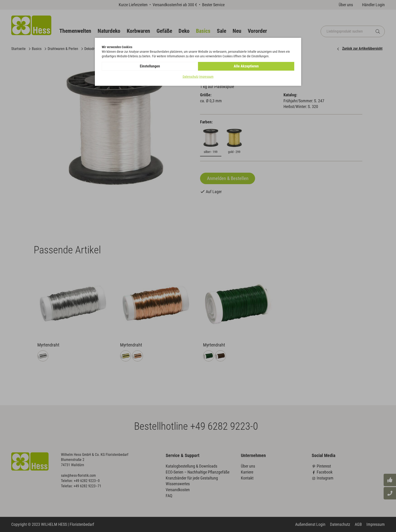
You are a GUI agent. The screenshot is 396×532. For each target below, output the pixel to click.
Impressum (206, 76)
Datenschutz (190, 76)
